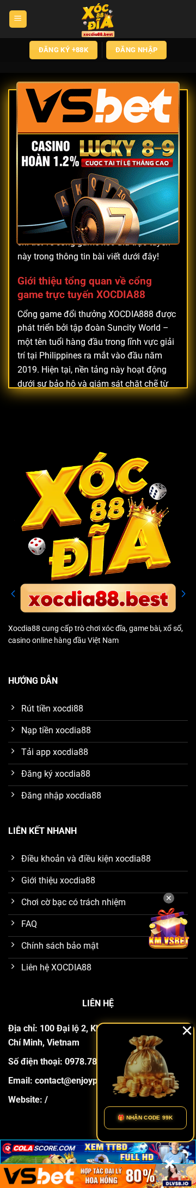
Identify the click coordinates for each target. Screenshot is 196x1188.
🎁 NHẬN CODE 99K (145, 1118)
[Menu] (18, 19)
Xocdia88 (24, 628)
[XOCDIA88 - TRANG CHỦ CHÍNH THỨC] (98, 19)
